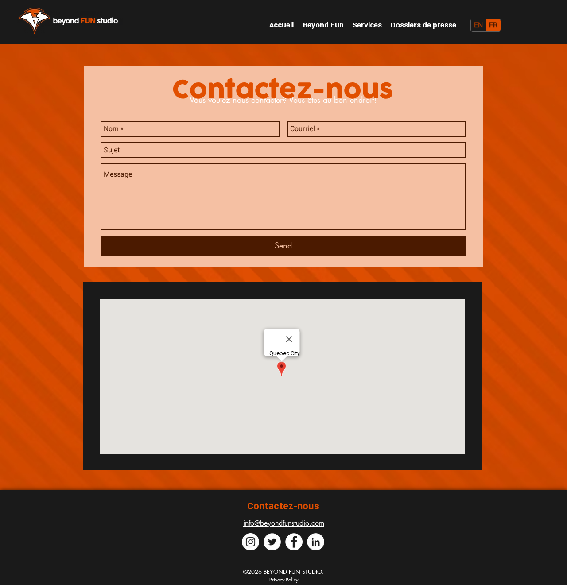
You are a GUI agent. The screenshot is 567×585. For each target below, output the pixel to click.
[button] (423, 25)
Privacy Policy (283, 579)
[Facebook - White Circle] (294, 541)
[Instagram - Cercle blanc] (250, 541)
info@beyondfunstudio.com (283, 523)
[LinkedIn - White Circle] (315, 541)
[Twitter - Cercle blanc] (272, 541)
